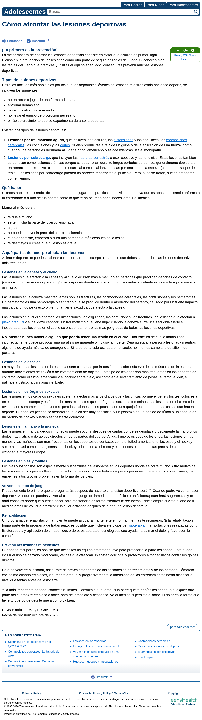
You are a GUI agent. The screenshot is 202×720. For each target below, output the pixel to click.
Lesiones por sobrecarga (29, 158)
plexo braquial (13, 322)
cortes (65, 145)
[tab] (182, 627)
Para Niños (155, 5)
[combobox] (120, 12)
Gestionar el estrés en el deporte (159, 646)
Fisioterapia (145, 657)
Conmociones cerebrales (154, 641)
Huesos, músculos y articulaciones (95, 661)
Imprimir (38, 41)
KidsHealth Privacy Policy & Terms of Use (104, 693)
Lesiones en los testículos (89, 641)
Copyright (174, 693)
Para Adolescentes (183, 5)
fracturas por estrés (94, 158)
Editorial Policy (31, 693)
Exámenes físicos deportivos (156, 651)
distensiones (123, 140)
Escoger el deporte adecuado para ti (96, 646)
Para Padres (132, 5)
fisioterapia (136, 525)
